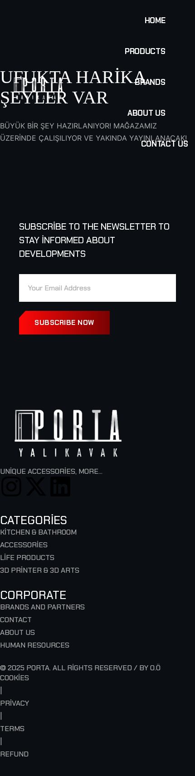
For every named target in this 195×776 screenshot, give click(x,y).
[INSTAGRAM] (11, 486)
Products (145, 51)
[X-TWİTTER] (35, 486)
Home (155, 20)
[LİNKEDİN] (60, 486)
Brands (150, 82)
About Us (146, 113)
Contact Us (164, 144)
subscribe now (64, 322)
